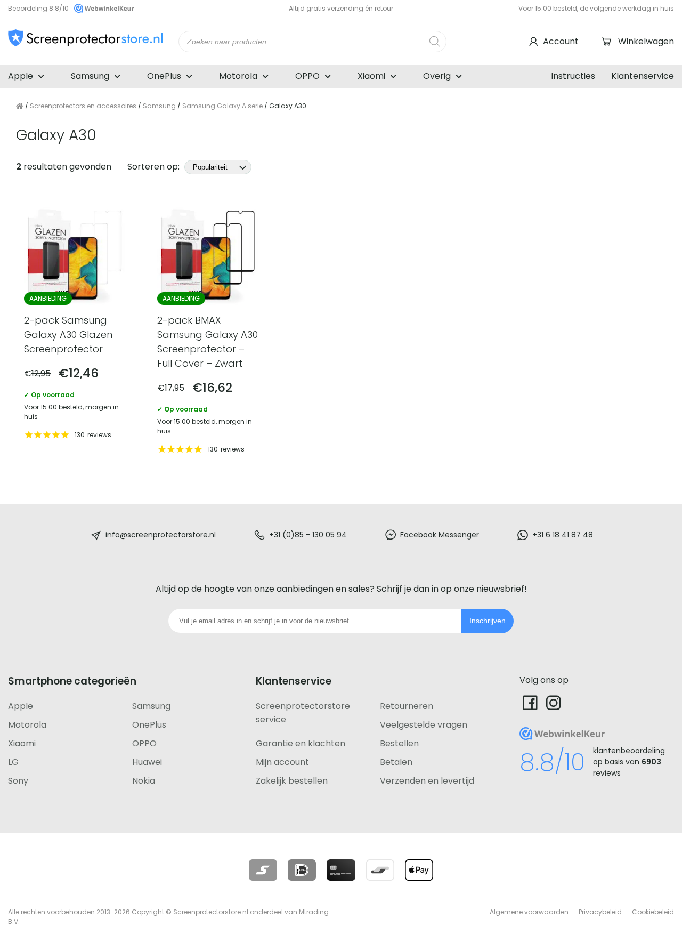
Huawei (147, 762)
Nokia (143, 781)
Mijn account (282, 762)
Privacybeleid (600, 911)
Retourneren (406, 706)
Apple (20, 76)
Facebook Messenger (439, 534)
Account (561, 41)
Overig (437, 76)
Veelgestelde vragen (423, 725)
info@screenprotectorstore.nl (160, 534)
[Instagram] (553, 702)
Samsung (90, 76)
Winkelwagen (646, 41)
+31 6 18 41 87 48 (562, 534)
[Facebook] (530, 702)
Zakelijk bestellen (292, 781)
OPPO (307, 76)
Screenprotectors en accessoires (83, 105)
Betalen (396, 762)
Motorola (238, 76)
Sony (18, 781)
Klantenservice (642, 76)
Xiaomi (371, 76)
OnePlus (164, 76)
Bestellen (399, 743)
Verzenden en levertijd (427, 781)
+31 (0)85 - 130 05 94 (308, 534)
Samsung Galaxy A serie (222, 105)
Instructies (573, 76)
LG (13, 762)
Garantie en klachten (300, 743)
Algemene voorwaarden (529, 911)
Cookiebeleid (653, 911)
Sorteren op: (154, 166)
